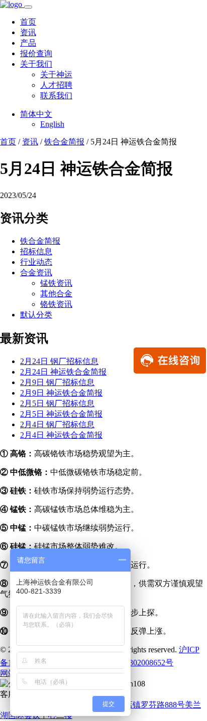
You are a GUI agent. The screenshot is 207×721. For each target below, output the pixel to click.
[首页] (12, 4)
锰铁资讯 (56, 283)
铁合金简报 (64, 141)
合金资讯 (36, 272)
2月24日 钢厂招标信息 (59, 361)
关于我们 (36, 64)
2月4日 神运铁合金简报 (61, 435)
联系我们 (56, 95)
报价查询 (36, 53)
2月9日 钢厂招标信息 (57, 382)
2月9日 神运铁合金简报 (61, 393)
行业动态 (36, 262)
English (52, 124)
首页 (28, 22)
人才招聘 (56, 85)
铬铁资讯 (56, 304)
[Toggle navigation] (28, 7)
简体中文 (36, 114)
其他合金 (56, 293)
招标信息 (36, 251)
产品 (28, 43)
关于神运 (56, 74)
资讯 (28, 32)
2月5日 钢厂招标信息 (57, 403)
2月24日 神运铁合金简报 (63, 372)
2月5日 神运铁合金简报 (61, 414)
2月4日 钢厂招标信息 (57, 424)
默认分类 (36, 314)
